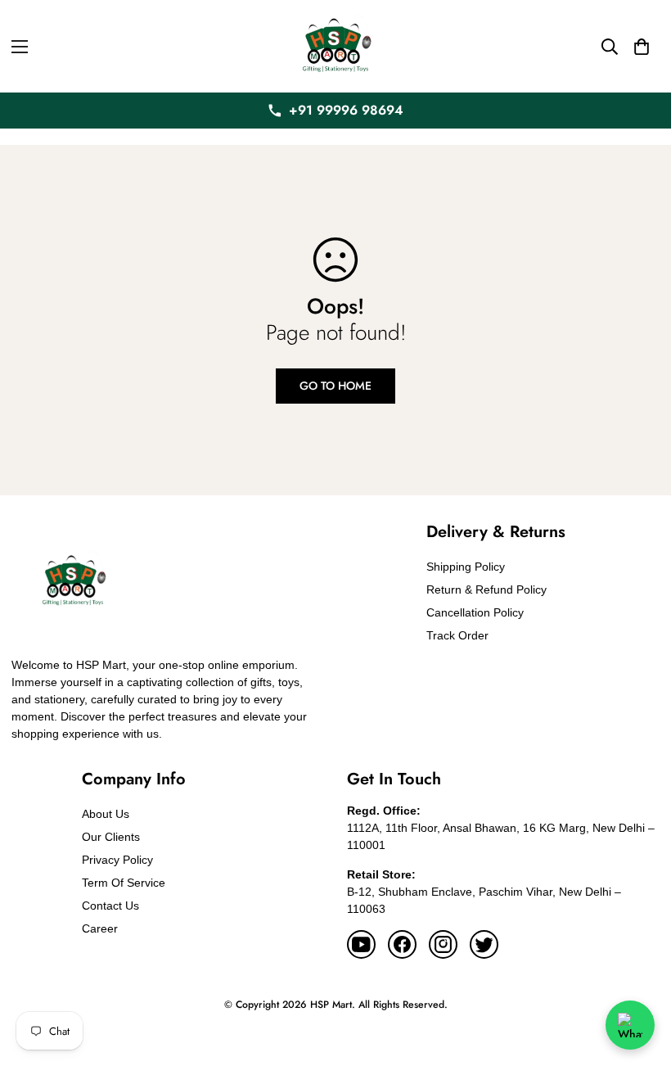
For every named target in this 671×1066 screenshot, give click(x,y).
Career (100, 928)
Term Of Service (123, 882)
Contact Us (110, 905)
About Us (105, 813)
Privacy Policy (117, 859)
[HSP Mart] (335, 46)
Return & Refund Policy (486, 589)
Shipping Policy (465, 566)
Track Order (457, 635)
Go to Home (335, 385)
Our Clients (111, 836)
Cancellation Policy (475, 612)
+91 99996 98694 (346, 110)
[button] (642, 47)
